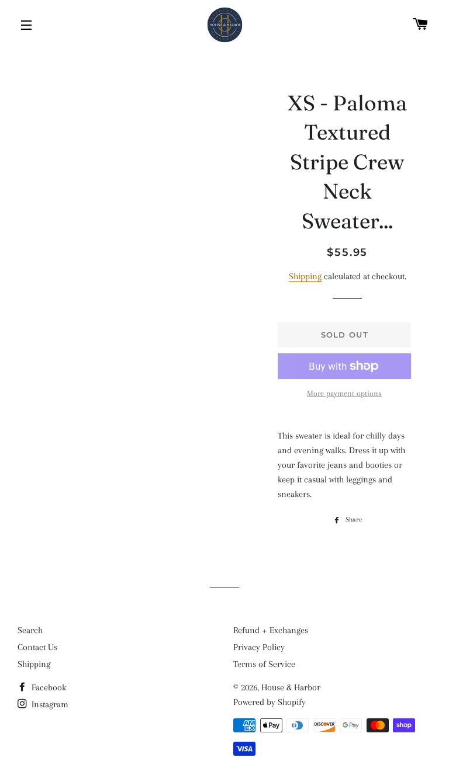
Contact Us (37, 647)
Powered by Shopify (269, 702)
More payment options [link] (344, 393)
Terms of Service (264, 664)
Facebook (47, 687)
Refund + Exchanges (270, 630)
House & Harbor (290, 687)
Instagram (48, 704)
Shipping (305, 276)
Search (30, 630)
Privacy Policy (259, 647)
